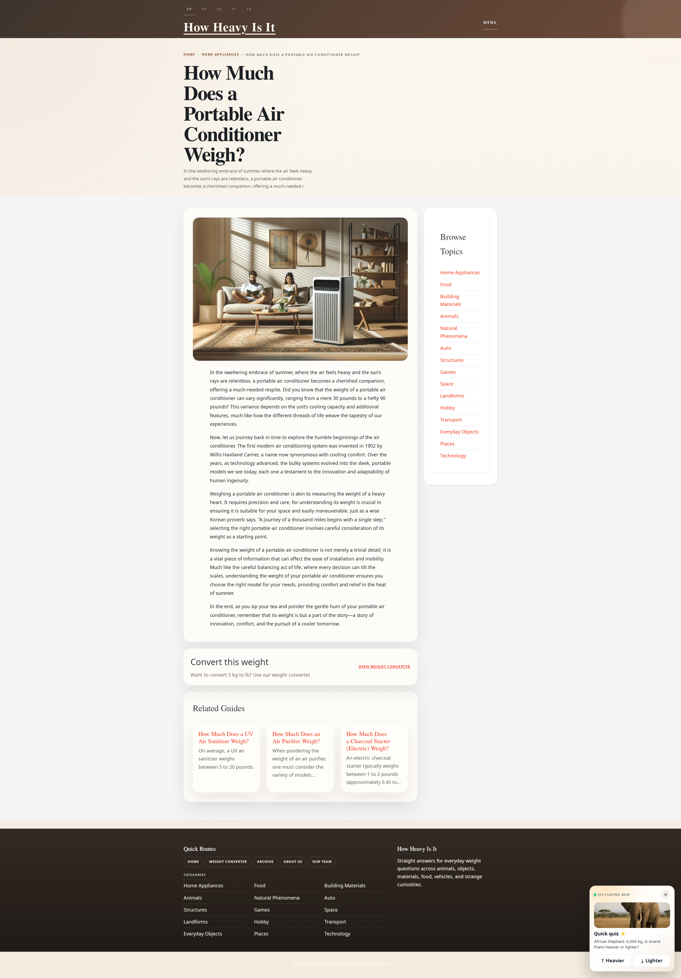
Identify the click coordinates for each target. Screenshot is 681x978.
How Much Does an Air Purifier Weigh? (296, 737)
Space (447, 383)
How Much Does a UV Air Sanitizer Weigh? (225, 737)
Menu (490, 22)
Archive (265, 861)
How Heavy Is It (225, 26)
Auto (445, 348)
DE (219, 9)
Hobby (447, 407)
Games (448, 372)
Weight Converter (228, 861)
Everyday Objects (459, 431)
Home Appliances (220, 54)
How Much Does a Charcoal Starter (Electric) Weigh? (368, 741)
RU (204, 9)
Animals (449, 316)
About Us (293, 861)
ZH (249, 9)
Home (189, 54)
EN (189, 9)
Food (445, 284)
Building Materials (450, 300)
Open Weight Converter (384, 666)
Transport (451, 419)
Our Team (322, 861)
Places (447, 443)
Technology (453, 455)
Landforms (452, 395)
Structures (452, 360)
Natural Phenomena (453, 332)
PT (234, 9)
